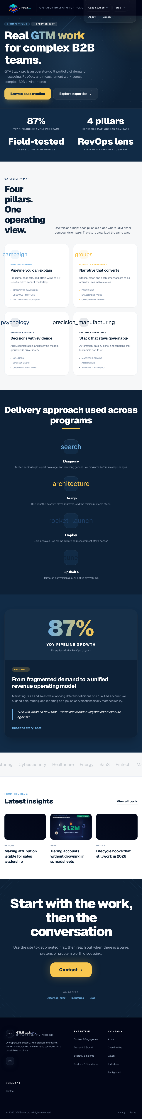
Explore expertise (73, 94)
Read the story (26, 728)
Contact (68, 970)
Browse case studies (27, 94)
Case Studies (115, 1047)
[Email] (10, 1061)
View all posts (127, 801)
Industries (77, 998)
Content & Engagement (86, 1039)
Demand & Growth (84, 1047)
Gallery (111, 1055)
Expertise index (56, 998)
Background (114, 1072)
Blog (92, 998)
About (111, 1039)
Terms (133, 1112)
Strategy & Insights (84, 1055)
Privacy (121, 1112)
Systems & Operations (86, 1064)
